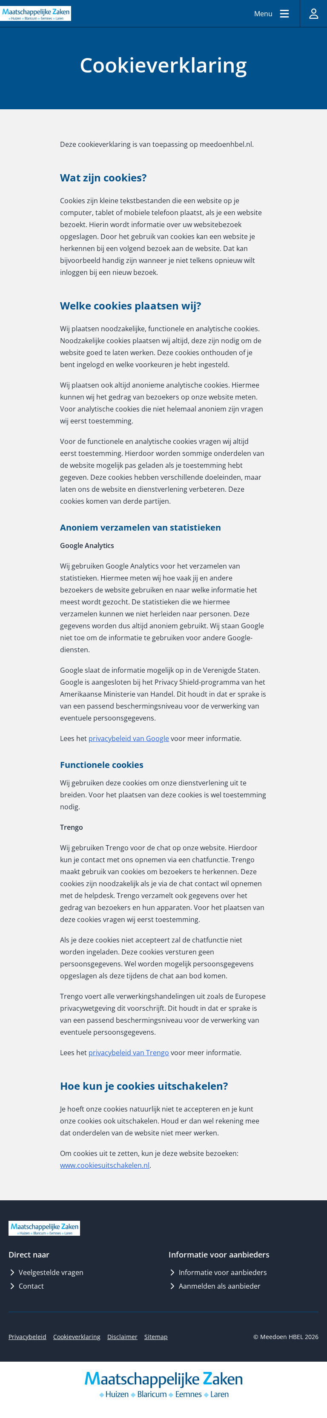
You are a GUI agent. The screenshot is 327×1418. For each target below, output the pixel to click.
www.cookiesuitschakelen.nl (104, 1165)
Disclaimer (122, 1337)
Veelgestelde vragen (51, 1272)
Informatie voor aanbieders (223, 1272)
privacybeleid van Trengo (129, 1052)
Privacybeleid (27, 1337)
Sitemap (156, 1337)
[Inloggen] (313, 13)
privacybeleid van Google (129, 738)
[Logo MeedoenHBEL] (35, 13)
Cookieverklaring (76, 1337)
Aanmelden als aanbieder (220, 1286)
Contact (31, 1286)
